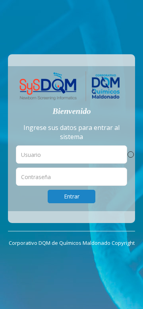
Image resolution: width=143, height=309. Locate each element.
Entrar (71, 196)
